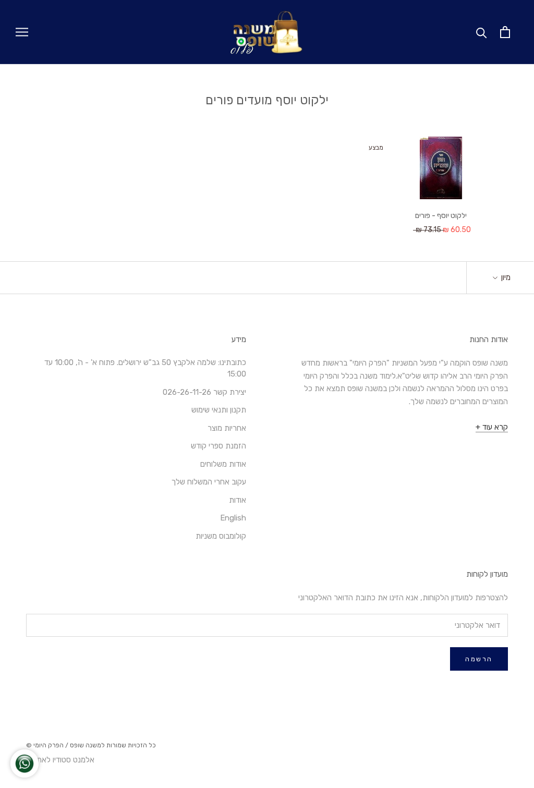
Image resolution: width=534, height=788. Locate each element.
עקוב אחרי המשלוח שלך (209, 482)
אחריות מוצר (227, 428)
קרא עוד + (492, 427)
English (233, 518)
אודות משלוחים (223, 464)
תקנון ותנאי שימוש (218, 410)
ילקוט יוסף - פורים (441, 215)
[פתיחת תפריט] (22, 32)
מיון (505, 277)
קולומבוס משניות (221, 536)
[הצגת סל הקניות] (505, 32)
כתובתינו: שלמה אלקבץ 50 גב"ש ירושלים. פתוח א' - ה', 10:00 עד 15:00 (145, 368)
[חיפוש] (481, 32)
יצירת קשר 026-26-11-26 (204, 392)
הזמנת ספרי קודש (218, 446)
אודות (237, 500)
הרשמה (479, 659)
